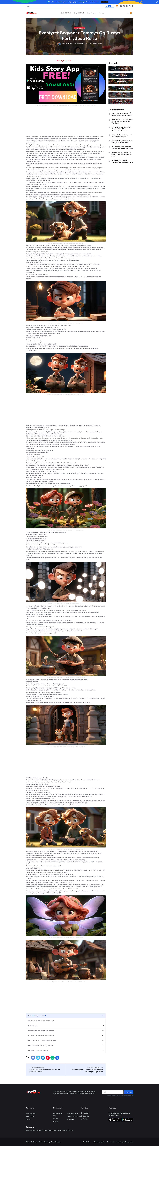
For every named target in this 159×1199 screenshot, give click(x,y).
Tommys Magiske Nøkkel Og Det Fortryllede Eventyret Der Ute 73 (121, 154)
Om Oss (28, 6)
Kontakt (55, 1121)
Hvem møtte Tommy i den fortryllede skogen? (42, 1040)
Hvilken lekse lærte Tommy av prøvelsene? (41, 1045)
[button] (127, 13)
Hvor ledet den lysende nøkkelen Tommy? (41, 1031)
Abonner (129, 1092)
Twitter (85, 1119)
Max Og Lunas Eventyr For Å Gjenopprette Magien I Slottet (122, 114)
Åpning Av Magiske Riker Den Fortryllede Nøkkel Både (122, 142)
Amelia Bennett (67, 44)
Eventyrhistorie (121, 95)
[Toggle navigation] (131, 13)
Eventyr (101, 13)
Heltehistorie (121, 101)
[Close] (157, 2)
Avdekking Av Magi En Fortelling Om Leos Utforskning (122, 161)
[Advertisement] (66, 121)
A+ (112, 6)
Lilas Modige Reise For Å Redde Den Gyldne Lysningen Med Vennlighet (122, 121)
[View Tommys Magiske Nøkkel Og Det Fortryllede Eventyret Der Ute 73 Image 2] (66, 301)
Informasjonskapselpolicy (75, 1116)
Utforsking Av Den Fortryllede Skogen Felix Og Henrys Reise (87, 1070)
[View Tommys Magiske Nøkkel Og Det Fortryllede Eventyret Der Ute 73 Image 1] (66, 221)
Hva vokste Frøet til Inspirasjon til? (38, 1050)
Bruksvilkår (70, 1119)
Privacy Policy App (57, 1115)
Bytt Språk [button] (66, 60)
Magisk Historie (79, 13)
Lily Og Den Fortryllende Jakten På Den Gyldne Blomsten (44, 1070)
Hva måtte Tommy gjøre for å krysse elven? (41, 1035)
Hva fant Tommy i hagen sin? (37, 1016)
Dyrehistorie (91, 13)
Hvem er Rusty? (32, 1026)
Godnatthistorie (66, 13)
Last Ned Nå (104, 1)
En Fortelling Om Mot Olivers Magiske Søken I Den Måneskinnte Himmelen (121, 129)
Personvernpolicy (128, 1095)
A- (106, 6)
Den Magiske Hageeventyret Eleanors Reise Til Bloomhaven (122, 148)
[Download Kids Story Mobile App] (66, 84)
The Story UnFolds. (37, 1142)
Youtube (86, 1116)
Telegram (86, 1113)
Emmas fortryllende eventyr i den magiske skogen (122, 136)
